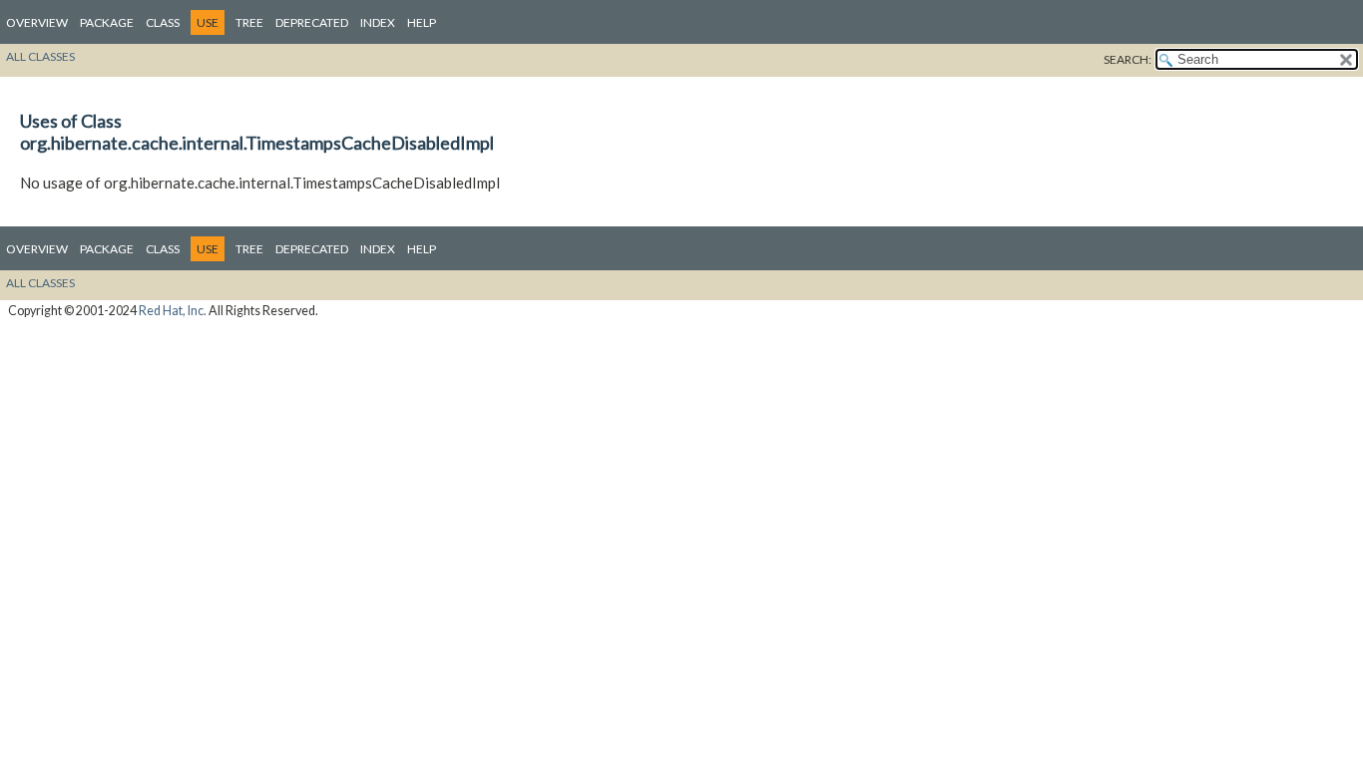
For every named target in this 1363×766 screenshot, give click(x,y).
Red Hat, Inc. (173, 310)
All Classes (40, 56)
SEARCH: (1127, 59)
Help (421, 22)
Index (377, 22)
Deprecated (311, 22)
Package (107, 22)
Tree (249, 22)
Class (163, 22)
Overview (37, 22)
